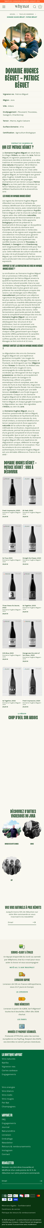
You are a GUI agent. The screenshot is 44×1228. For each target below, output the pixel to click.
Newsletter (7, 1142)
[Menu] (4, 6)
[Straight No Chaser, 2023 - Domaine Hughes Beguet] (32, 540)
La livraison (22, 992)
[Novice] (31, 830)
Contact (6, 1154)
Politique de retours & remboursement (19, 1213)
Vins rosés (7, 1095)
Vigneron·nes (8, 1066)
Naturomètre (8, 1131)
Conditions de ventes (11, 1209)
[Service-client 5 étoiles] (22, 947)
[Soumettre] (41, 1181)
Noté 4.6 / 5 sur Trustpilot (22, 967)
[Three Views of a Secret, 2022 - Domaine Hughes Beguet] (12, 587)
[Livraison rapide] (22, 974)
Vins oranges (8, 1087)
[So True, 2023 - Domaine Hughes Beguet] (12, 540)
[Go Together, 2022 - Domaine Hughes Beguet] (12, 682)
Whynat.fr (11, 1220)
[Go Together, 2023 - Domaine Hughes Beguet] (32, 587)
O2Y (12, 880)
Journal (5, 1127)
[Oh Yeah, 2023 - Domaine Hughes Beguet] (32, 492)
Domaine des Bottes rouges (12, 844)
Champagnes (8, 1106)
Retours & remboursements (16, 1146)
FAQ (4, 1119)
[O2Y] (11, 866)
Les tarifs (22, 1019)
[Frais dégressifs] (22, 999)
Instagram (7, 1150)
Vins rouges (8, 1099)
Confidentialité (24, 1206)
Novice (32, 844)
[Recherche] (34, 7)
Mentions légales (9, 1206)
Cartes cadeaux (9, 1070)
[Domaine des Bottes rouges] (11, 830)
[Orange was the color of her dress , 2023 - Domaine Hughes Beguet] (32, 635)
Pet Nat (5, 1102)
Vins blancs (8, 1091)
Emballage (7, 1139)
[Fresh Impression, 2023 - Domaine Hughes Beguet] (12, 492)
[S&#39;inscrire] (34, 922)
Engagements (9, 1074)
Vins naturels (8, 1059)
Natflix (5, 1062)
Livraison (6, 1135)
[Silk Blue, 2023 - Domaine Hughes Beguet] (12, 635)
